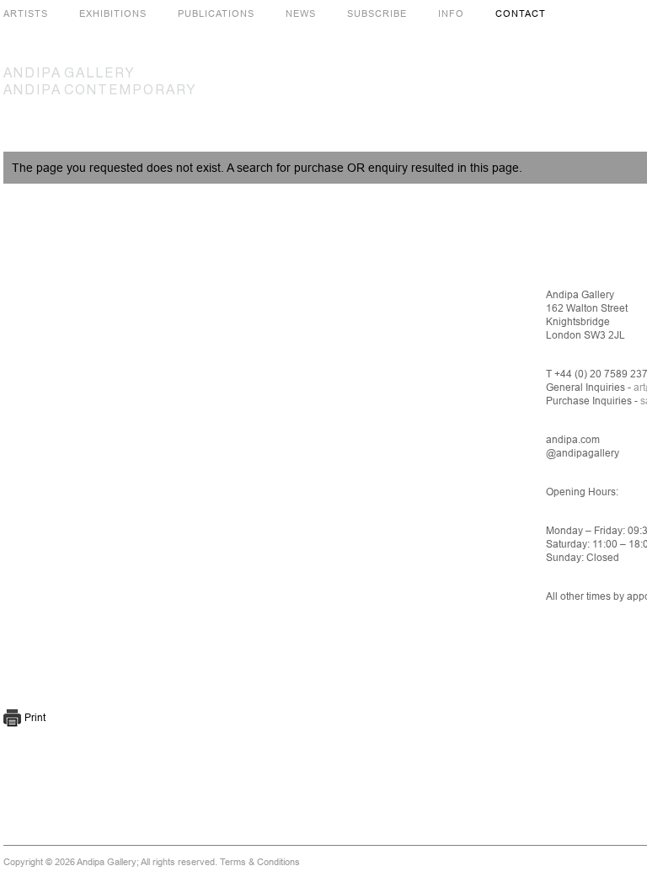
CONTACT (520, 13)
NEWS (301, 13)
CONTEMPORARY (100, 91)
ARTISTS (25, 13)
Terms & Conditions (260, 862)
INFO (451, 13)
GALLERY (69, 74)
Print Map (13, 718)
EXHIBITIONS (113, 13)
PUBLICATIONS (216, 13)
